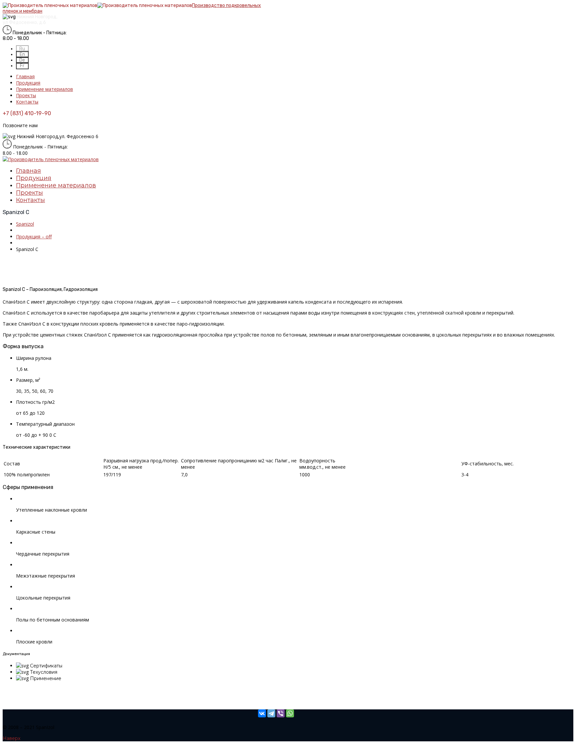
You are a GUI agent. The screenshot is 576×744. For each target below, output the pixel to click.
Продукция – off (34, 236)
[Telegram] (271, 713)
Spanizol (25, 224)
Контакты (27, 102)
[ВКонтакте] (262, 713)
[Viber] (281, 713)
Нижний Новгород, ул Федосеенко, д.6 (30, 19)
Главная (25, 76)
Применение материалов (44, 89)
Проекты (26, 95)
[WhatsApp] (290, 713)
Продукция (28, 83)
